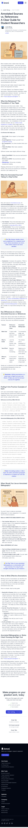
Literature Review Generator (7, 766)
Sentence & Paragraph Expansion (8, 782)
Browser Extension (5, 773)
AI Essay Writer (4, 784)
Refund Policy (4, 812)
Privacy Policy (4, 810)
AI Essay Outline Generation (7, 778)
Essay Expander (4, 780)
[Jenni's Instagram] (2, 823)
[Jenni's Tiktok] (7, 823)
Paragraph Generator (6, 788)
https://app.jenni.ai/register (11, 96)
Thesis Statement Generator (7, 775)
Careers (3, 801)
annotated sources (15, 202)
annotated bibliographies (10, 303)
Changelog (3, 796)
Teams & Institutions (5, 763)
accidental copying (7, 141)
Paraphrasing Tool (5, 777)
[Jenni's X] (9, 823)
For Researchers (5, 765)
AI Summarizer (4, 786)
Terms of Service (5, 808)
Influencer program (5, 803)
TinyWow (3, 790)
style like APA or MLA (15, 225)
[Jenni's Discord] (12, 823)
